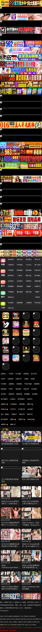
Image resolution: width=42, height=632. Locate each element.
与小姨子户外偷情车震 (30, 444)
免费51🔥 (30, 404)
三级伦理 (11, 265)
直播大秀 (29, 414)
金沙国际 (30, 409)
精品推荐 (11, 259)
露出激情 (20, 292)
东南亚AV (37, 270)
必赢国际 (11, 384)
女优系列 (20, 281)
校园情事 (20, 303)
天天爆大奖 (21, 409)
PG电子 (3, 379)
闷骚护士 (38, 286)
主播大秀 (26, 389)
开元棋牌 (18, 374)
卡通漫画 (11, 292)
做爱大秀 (22, 414)
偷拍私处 (11, 394)
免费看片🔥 (4, 404)
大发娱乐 (13, 399)
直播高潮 (36, 384)
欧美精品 (29, 259)
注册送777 (19, 379)
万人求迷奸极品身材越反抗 (9, 480)
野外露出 (38, 275)
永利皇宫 (29, 399)
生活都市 (11, 303)
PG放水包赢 (28, 384)
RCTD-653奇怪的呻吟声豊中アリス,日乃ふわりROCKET (10, 524)
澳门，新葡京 (5, 414)
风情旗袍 (11, 286)
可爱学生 (29, 281)
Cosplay (28, 265)
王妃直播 (34, 389)
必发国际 (35, 394)
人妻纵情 (29, 303)
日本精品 (20, 265)
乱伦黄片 (3, 394)
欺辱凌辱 (11, 275)
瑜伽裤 (28, 286)
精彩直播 (3, 389)
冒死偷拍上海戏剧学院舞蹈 (30, 461)
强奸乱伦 (20, 259)
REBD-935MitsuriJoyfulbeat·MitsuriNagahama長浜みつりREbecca (10, 568)
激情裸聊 (22, 404)
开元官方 (13, 409)
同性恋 (37, 297)
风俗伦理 (38, 303)
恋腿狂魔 (38, 281)
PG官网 (11, 374)
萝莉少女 (38, 259)
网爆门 (37, 292)
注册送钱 (10, 379)
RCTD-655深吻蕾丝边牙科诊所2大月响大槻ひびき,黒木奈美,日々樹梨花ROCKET (10, 547)
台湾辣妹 (11, 270)
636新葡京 (13, 404)
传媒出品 (11, 297)
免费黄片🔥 (4, 424)
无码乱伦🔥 (4, 409)
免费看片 (14, 414)
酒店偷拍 (18, 389)
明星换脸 (20, 286)
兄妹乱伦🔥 (31, 419)
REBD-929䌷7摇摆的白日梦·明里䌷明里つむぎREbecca (31, 567)
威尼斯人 (3, 374)
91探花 (19, 275)
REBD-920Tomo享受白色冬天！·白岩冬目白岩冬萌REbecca (10, 503)
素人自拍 (38, 265)
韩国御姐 (20, 270)
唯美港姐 (29, 270)
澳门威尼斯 (4, 419)
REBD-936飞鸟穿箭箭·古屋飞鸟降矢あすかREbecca (30, 503)
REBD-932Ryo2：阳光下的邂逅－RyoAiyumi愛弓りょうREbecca (30, 524)
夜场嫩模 (27, 394)
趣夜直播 (19, 394)
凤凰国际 (19, 384)
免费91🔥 (13, 419)
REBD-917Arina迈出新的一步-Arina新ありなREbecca (30, 546)
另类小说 (11, 308)
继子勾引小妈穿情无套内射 (9, 461)
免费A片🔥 (21, 419)
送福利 (26, 379)
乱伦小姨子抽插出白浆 (30, 479)
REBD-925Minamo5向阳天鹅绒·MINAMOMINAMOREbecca (31, 590)
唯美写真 (29, 292)
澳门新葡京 (4, 399)
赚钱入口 (13, 424)
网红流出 (29, 275)
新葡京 (33, 379)
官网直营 (26, 374)
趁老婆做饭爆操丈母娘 (9, 444)
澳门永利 (34, 374)
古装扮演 (11, 281)
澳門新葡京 (21, 399)
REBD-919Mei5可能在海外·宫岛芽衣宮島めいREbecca (10, 589)
